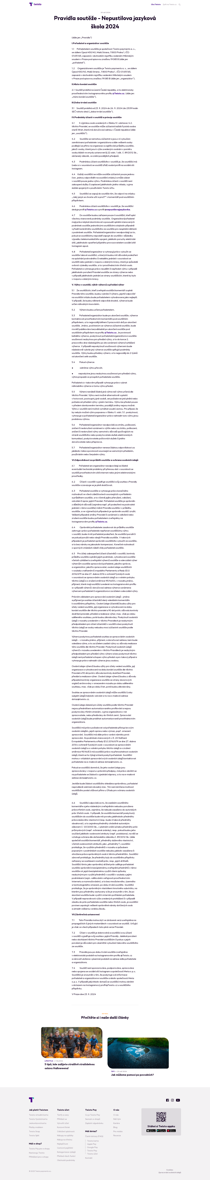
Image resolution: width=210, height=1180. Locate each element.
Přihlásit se (62, 1119)
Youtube (178, 1100)
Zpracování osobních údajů (169, 1172)
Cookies (169, 1170)
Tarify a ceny (63, 1115)
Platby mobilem (36, 1127)
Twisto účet (92, 1154)
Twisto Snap (34, 1131)
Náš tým (117, 1119)
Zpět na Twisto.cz (170, 4)
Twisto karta (93, 1141)
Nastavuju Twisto (37, 1153)
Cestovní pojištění (65, 1148)
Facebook (167, 1100)
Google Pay (92, 1147)
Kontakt (88, 1158)
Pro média (117, 1131)
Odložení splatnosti (66, 1131)
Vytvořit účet (63, 1123)
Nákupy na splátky (65, 1135)
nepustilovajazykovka (118, 209)
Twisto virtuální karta (38, 1115)
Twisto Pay (92, 1150)
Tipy (113, 1071)
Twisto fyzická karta (38, 1119)
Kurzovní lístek (63, 1127)
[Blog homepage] (35, 4)
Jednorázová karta (37, 1123)
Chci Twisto (156, 4)
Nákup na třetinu (64, 1139)
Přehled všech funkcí (66, 1156)
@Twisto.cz (118, 93)
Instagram (172, 1100)
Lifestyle (49, 1061)
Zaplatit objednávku (94, 1123)
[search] (180, 4)
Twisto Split (34, 1135)
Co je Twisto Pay (92, 1115)
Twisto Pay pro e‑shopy (39, 1148)
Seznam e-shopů (92, 1119)
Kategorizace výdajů (66, 1152)
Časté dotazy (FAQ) (94, 1136)
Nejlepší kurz (62, 1144)
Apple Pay (91, 1144)
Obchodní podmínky (66, 1160)
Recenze (117, 1135)
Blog (115, 1127)
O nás (116, 1115)
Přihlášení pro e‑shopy (38, 1157)
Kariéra (116, 1123)
